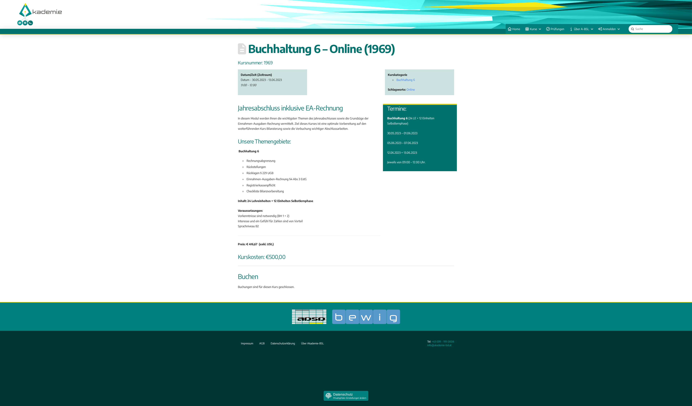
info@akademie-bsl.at (439, 345)
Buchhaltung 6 (405, 80)
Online (411, 89)
